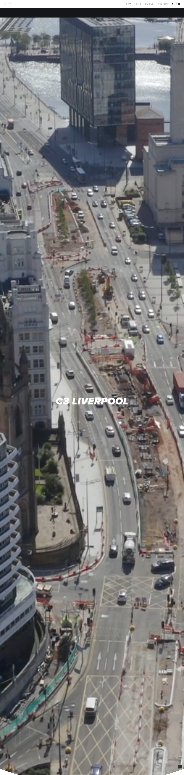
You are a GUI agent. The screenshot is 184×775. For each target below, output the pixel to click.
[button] (172, 4)
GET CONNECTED (162, 4)
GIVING (138, 4)
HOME (130, 4)
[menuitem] (129, 4)
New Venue (149, 4)
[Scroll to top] (180, 767)
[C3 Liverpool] (8, 4)
